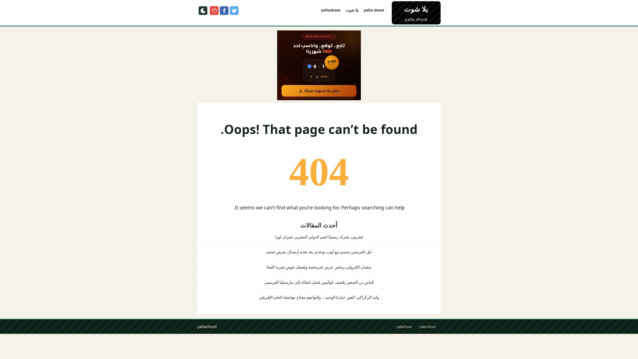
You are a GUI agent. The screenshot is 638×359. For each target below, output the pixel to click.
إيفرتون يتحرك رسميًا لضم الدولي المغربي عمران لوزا (319, 237)
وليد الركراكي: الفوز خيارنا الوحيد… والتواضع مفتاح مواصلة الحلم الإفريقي (319, 297)
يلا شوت (352, 9)
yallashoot (331, 9)
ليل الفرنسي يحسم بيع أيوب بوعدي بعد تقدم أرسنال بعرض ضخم (319, 252)
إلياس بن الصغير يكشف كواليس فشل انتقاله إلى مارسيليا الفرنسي (319, 282)
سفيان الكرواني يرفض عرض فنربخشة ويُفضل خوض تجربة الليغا (319, 267)
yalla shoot (374, 9)
